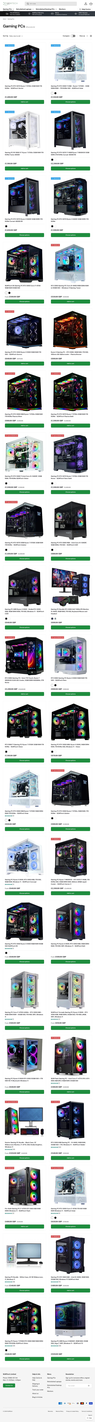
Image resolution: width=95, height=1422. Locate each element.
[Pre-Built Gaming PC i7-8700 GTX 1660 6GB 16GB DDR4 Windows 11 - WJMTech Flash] (24, 1186)
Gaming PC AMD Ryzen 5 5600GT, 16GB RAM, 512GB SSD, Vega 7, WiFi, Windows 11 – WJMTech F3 (69, 1342)
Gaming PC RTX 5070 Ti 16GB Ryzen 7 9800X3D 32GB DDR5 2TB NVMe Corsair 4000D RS (70, 154)
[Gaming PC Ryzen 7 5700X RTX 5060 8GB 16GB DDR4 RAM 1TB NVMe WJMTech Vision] (24, 1319)
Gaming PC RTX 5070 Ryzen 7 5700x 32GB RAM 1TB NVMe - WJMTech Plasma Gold (69, 415)
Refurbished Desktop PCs (45, 9)
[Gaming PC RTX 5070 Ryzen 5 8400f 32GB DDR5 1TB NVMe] (70, 197)
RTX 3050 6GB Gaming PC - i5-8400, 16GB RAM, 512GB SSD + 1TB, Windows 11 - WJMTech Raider (68, 1143)
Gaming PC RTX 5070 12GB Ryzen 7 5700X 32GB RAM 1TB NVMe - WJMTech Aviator (24, 544)
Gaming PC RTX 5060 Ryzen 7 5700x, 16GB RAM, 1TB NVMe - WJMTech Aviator (70, 812)
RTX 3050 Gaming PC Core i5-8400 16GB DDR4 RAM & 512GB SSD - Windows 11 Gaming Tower (70, 287)
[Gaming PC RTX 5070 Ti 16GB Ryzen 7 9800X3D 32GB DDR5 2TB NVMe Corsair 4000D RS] (70, 130)
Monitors (62, 9)
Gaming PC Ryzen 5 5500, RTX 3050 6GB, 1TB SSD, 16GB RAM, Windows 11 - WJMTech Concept (23, 881)
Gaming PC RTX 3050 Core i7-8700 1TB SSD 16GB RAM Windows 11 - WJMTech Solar (69, 1210)
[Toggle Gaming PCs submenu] (13, 9)
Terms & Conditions (87, 1411)
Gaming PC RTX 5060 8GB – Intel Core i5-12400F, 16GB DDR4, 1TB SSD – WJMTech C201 (69, 544)
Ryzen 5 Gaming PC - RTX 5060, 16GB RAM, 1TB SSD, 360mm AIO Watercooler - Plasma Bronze (69, 353)
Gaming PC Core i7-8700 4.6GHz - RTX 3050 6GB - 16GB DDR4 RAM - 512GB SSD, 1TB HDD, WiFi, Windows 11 (24, 1014)
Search (90, 1415)
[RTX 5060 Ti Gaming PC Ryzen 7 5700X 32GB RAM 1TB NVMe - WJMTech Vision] (24, 722)
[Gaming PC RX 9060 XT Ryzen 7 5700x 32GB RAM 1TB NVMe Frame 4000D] (24, 130)
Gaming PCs (7, 9)
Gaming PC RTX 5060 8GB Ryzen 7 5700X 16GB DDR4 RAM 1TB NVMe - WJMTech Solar (24, 812)
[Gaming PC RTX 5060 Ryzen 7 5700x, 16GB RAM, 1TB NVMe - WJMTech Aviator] (70, 789)
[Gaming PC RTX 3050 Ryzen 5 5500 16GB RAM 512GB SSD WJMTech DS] (24, 921)
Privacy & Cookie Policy (72, 1411)
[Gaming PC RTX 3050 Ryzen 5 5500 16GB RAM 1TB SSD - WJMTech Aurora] (24, 330)
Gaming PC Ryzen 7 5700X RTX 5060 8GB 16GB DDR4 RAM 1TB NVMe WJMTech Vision (24, 1342)
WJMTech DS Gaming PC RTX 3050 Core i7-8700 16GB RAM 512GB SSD (22, 287)
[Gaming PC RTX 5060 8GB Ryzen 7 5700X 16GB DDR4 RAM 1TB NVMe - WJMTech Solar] (24, 789)
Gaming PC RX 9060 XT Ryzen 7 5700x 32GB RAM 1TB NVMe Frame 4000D (24, 154)
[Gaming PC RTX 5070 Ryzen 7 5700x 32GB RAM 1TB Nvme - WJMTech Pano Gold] (70, 454)
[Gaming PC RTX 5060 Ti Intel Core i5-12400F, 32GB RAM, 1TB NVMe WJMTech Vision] (24, 454)
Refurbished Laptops (23, 9)
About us (35, 1393)
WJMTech (9, 1411)
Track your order (37, 1390)
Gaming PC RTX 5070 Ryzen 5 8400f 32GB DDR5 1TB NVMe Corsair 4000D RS (23, 220)
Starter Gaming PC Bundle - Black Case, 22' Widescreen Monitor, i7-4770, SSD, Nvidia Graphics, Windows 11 (23, 1144)
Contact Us (9, 1385)
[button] (91, 4)
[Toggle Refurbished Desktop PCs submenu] (56, 9)
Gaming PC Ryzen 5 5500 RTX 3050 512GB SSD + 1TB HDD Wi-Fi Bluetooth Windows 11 (24, 1080)
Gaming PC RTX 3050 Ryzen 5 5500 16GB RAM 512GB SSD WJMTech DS (24, 945)
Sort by (5, 36)
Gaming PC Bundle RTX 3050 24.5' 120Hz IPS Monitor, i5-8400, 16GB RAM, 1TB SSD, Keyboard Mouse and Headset (70, 611)
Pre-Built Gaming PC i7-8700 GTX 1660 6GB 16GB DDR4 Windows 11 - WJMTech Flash (23, 1210)
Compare (66, 36)
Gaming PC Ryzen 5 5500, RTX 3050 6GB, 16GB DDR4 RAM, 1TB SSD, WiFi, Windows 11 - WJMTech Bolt (70, 945)
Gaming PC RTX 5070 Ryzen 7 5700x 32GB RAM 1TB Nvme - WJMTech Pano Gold (69, 477)
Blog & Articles (37, 1397)
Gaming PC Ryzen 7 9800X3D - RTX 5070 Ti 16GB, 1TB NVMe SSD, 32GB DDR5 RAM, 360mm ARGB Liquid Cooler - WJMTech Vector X (70, 882)
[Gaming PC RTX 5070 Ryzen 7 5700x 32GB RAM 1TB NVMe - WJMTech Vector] (24, 63)
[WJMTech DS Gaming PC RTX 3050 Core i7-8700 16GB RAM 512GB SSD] (24, 263)
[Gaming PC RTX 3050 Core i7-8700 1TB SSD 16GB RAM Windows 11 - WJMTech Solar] (70, 1186)
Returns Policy (59, 1411)
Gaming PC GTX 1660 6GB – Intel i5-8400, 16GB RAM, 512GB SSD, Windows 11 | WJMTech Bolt (70, 1278)
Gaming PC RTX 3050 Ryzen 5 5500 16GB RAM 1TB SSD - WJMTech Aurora (23, 353)
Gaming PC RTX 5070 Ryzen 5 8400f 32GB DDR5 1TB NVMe (70, 220)
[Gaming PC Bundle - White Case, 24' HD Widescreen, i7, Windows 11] (24, 1255)
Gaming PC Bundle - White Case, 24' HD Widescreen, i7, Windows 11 (24, 1278)
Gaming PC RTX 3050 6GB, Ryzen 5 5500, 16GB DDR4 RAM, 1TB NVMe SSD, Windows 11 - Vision (70, 746)
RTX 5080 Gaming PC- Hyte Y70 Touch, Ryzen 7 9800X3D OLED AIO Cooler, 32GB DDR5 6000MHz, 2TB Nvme (24, 680)
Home (4, 19)
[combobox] (51, 4)
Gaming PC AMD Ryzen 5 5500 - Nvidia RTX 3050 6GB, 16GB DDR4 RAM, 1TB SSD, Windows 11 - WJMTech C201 (24, 611)
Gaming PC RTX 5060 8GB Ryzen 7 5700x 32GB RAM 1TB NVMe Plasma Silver (24, 415)
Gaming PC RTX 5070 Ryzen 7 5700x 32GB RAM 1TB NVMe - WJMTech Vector (23, 87)
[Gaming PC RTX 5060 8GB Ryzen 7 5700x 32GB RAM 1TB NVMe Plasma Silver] (24, 392)
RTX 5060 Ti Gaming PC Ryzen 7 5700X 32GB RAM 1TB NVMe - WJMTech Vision (24, 746)
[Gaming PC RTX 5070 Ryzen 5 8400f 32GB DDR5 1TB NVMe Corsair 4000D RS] (24, 197)
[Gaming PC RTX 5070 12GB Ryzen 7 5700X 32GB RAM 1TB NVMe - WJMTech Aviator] (24, 520)
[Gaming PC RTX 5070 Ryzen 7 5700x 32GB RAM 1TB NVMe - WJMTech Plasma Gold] (70, 392)
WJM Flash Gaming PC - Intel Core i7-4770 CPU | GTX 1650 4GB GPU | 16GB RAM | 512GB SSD (70, 1080)
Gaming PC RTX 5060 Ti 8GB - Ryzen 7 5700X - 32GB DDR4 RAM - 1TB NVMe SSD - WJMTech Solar (70, 87)
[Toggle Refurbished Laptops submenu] (33, 9)
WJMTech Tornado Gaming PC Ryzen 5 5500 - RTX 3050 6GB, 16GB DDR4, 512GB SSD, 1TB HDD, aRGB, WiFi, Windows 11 (69, 1014)
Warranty (50, 1411)
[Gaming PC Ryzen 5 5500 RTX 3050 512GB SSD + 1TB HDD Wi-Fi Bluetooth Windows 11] (24, 1056)
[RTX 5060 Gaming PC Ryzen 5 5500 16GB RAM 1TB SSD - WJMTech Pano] (70, 655)
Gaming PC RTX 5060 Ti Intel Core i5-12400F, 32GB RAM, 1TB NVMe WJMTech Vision (23, 477)
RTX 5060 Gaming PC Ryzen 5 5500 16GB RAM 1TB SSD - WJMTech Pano (69, 679)
